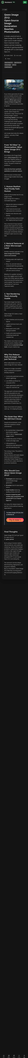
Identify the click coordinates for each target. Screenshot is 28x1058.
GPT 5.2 (19, 127)
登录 (25, 2)
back (5, 9)
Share (8, 58)
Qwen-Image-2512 (13, 157)
